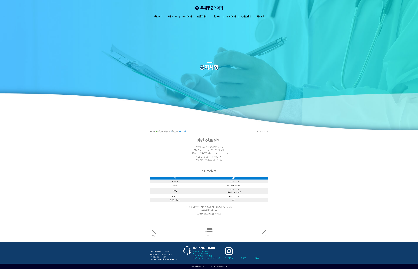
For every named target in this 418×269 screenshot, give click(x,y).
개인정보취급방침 (155, 251)
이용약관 (166, 251)
